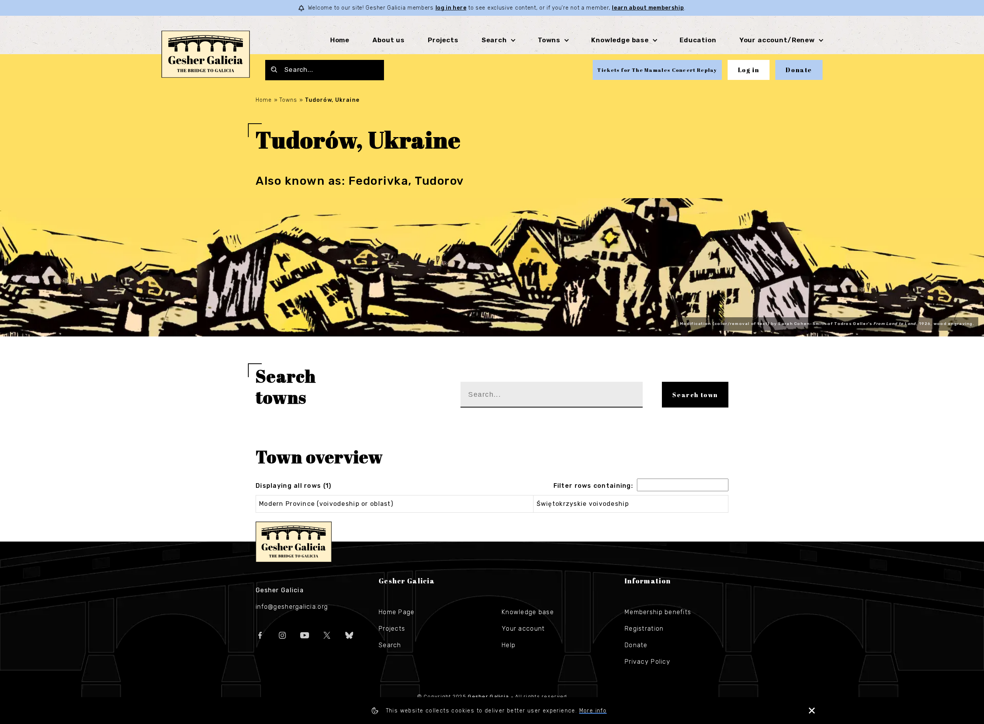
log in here (451, 8)
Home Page (397, 612)
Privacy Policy (647, 661)
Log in (749, 70)
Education (698, 40)
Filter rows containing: (593, 485)
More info (593, 710)
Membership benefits (658, 612)
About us (388, 40)
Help (508, 645)
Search (494, 40)
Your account (523, 628)
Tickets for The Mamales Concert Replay (657, 69)
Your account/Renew (777, 40)
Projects (443, 40)
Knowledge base (528, 612)
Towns (549, 40)
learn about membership (648, 8)
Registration (644, 628)
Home (339, 40)
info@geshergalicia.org (292, 606)
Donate (799, 70)
